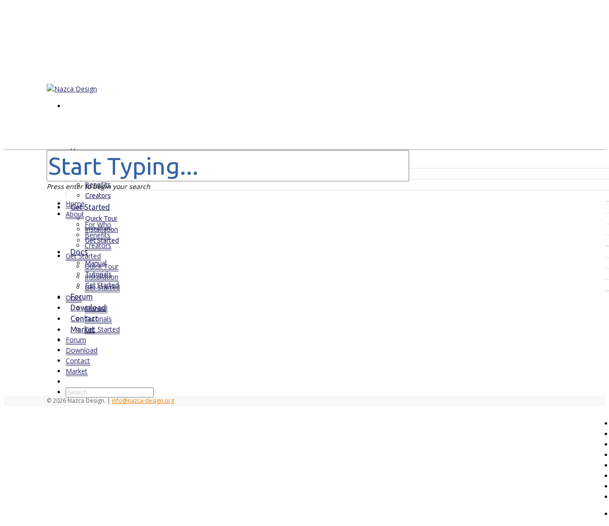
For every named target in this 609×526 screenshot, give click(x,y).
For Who (98, 224)
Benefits (97, 234)
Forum (76, 339)
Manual (96, 308)
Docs (74, 297)
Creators (98, 245)
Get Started (83, 255)
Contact (78, 360)
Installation (101, 276)
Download (82, 350)
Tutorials (98, 318)
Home (75, 203)
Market (77, 371)
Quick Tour (101, 218)
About (75, 213)
